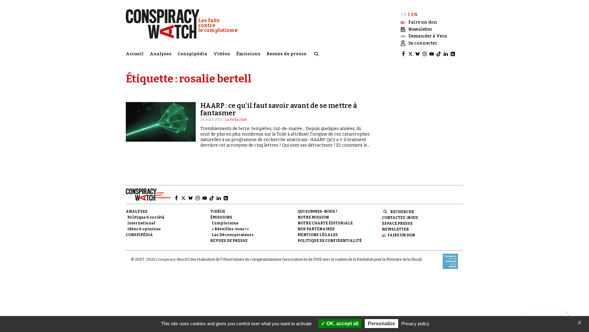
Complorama (225, 223)
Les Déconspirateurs (233, 235)
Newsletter (395, 229)
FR (403, 14)
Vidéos (222, 54)
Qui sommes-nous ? (317, 211)
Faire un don (401, 235)
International (141, 223)
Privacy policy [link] (415, 323)
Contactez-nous (400, 217)
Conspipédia (192, 54)
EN (414, 14)
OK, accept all (341, 323)
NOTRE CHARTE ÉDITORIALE (325, 223)
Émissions (248, 54)
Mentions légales (318, 235)
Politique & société (145, 217)
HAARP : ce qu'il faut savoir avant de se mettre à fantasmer (278, 109)
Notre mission (313, 217)
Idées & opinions (144, 229)
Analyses (160, 54)
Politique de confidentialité (330, 241)
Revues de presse (286, 54)
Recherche (402, 212)
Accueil (135, 54)
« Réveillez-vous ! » (230, 229)
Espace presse (397, 223)
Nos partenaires (316, 229)
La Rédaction (236, 119)
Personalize (381, 323)
